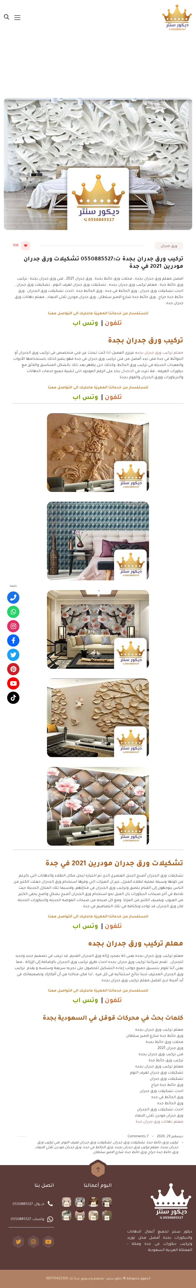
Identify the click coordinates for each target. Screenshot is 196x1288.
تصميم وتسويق (92, 1279)
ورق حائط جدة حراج (163, 1152)
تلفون (114, 323)
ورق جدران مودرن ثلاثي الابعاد (58, 1147)
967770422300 (57, 1279)
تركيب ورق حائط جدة (162, 1143)
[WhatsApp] (13, 612)
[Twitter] (18, 1242)
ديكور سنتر (114, 1279)
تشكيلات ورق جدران (129, 1143)
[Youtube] (13, 683)
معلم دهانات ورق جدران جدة (159, 1122)
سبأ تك (74, 1279)
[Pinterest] (13, 669)
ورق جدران (169, 246)
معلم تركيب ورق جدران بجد (160, 353)
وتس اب (85, 323)
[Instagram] (33, 1242)
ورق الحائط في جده (98, 1147)
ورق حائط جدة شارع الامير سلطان (119, 1152)
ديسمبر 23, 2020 (170, 1136)
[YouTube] (48, 1242)
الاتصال (127, 372)
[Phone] (13, 598)
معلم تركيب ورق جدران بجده (136, 1147)
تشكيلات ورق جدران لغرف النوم (86, 1143)
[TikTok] (13, 698)
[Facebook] (13, 641)
